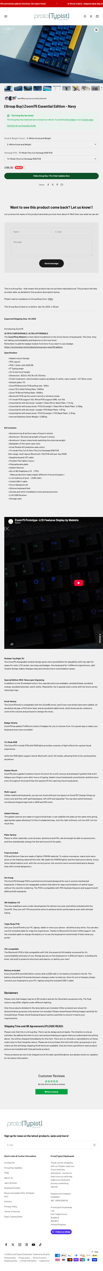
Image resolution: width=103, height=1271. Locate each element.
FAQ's (50, 299)
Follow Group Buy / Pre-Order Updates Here (51, 176)
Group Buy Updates (13, 1167)
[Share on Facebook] (48, 184)
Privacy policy (24, 1258)
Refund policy (10, 1258)
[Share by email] (62, 184)
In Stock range (87, 120)
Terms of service (40, 1258)
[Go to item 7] (66, 89)
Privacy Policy (10, 1206)
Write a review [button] (51, 1091)
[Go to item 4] (37, 89)
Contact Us (9, 1162)
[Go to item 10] (95, 89)
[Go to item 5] (47, 89)
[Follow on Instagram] (20, 1244)
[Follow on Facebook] (6, 1244)
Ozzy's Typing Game (13, 1216)
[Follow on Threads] (26, 1244)
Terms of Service (12, 1211)
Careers (8, 1201)
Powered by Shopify (41, 1254)
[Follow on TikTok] (40, 1244)
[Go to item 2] (18, 89)
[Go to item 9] (86, 89)
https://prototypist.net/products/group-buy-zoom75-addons (33, 347)
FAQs (6, 1172)
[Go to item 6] (57, 89)
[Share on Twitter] (52, 184)
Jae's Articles (10, 1183)
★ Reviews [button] (100, 638)
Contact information (28, 1261)
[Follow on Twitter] (13, 1244)
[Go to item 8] (76, 89)
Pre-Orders (71, 120)
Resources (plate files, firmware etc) (19, 1195)
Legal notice (44, 1261)
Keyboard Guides (12, 1188)
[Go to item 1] (8, 89)
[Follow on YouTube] (33, 1244)
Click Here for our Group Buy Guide (21, 126)
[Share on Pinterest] (57, 184)
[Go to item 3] (28, 89)
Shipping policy (10, 1261)
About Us (8, 1177)
